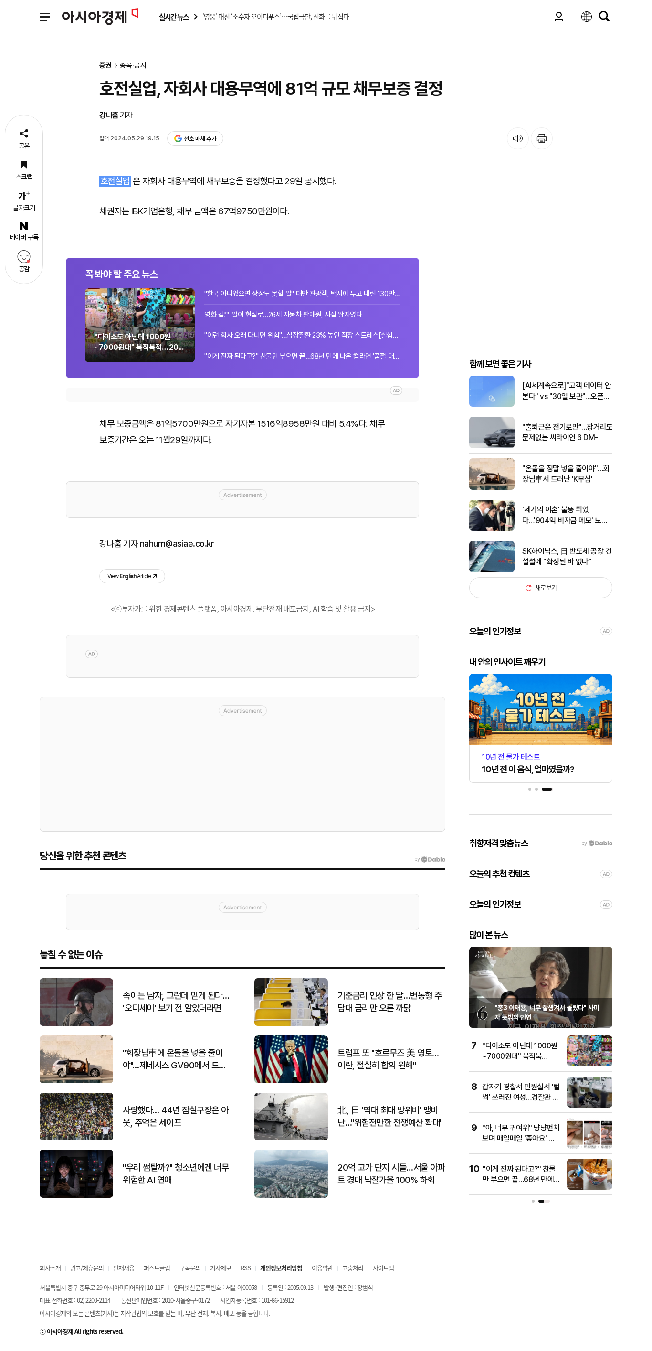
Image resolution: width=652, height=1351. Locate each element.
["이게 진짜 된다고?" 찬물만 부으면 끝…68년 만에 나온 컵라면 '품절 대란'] (589, 1187)
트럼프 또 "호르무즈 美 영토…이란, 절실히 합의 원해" (388, 1059)
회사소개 (50, 1267)
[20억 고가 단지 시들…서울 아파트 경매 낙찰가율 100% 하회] (291, 1195)
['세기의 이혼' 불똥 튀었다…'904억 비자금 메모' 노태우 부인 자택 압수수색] (492, 528)
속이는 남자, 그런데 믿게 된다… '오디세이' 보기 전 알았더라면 (176, 1002)
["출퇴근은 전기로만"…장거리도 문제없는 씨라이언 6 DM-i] (492, 446)
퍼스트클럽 (157, 1267)
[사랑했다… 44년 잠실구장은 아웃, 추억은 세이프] (76, 1138)
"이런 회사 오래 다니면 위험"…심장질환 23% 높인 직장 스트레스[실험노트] (302, 335)
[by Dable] (429, 859)
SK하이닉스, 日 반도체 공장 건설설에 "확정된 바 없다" (566, 556)
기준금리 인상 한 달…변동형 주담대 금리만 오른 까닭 (389, 1002)
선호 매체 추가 (200, 138)
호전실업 (115, 181)
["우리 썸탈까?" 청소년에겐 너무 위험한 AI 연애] (76, 1195)
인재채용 (123, 1267)
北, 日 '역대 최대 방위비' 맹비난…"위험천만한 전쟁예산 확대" (390, 1117)
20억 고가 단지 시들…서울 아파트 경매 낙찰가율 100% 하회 (391, 1174)
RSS (246, 1267)
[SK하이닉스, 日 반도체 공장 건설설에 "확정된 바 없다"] (492, 570)
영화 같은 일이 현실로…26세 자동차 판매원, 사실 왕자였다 (283, 314)
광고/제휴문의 (87, 1267)
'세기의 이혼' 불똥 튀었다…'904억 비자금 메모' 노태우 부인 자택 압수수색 (565, 515)
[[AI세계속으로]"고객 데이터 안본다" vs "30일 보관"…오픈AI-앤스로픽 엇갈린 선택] (492, 404)
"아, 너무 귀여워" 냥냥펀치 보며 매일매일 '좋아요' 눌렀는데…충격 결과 (520, 1138)
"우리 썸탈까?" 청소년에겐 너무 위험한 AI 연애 (176, 1174)
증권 (105, 65)
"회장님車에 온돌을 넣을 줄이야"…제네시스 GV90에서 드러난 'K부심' (174, 1059)
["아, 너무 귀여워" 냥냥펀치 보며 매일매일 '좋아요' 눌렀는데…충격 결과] (589, 1146)
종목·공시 (133, 65)
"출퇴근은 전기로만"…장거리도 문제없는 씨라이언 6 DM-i (567, 432)
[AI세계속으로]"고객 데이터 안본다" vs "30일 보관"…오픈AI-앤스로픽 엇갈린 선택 (566, 391)
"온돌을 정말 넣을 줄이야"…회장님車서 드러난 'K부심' (566, 474)
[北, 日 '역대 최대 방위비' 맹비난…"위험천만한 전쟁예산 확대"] (291, 1138)
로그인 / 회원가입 (559, 17)
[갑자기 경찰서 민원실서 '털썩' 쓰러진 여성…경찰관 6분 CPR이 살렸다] (589, 1105)
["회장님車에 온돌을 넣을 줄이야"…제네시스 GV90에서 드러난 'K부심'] (76, 1081)
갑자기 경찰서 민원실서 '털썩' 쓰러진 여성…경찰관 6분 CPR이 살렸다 (521, 1097)
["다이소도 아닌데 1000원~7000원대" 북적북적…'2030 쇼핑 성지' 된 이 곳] (589, 1064)
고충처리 (352, 1267)
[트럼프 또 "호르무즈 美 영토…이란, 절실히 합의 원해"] (291, 1081)
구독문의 (189, 1267)
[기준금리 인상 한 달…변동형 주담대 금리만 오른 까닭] (291, 1023)
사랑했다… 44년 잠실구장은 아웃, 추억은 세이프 (176, 1117)
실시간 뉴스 (174, 17)
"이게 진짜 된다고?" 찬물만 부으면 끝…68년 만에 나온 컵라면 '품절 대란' (302, 356)
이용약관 (322, 1267)
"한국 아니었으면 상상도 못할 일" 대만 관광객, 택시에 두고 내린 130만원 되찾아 (302, 293)
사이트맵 (383, 1267)
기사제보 (220, 1267)
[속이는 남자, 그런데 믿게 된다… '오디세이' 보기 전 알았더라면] (76, 1023)
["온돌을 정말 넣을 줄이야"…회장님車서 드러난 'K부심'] (492, 487)
